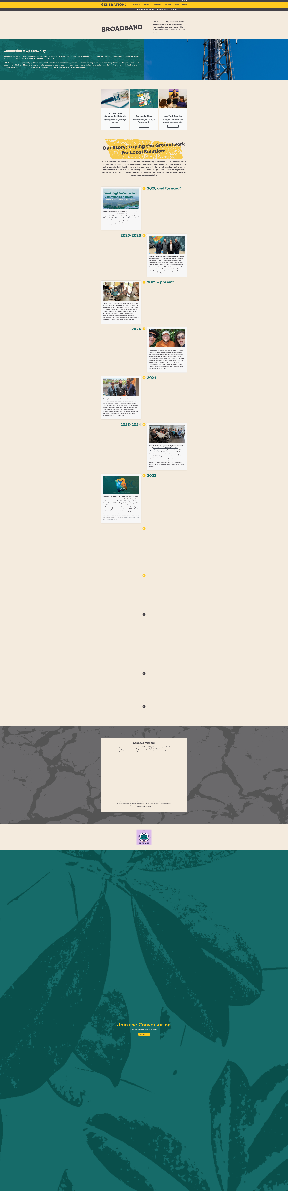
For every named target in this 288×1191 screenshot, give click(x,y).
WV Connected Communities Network (125, 218)
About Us (135, 4)
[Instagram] (184, 0)
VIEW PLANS (144, 126)
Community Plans (162, 9)
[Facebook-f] (182, 0)
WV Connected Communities (145, 9)
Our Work (146, 4)
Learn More (115, 126)
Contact (176, 4)
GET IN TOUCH (173, 126)
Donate (184, 4)
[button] (101, 0)
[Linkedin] (186, 0)
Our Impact (157, 4)
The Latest (167, 4)
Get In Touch (174, 9)
